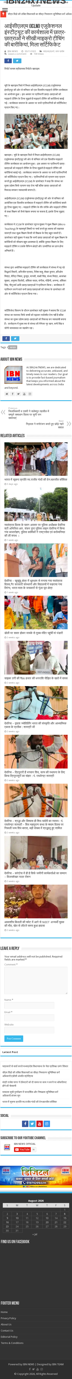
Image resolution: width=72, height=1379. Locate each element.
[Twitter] (32, 1124)
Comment (11, 964)
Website (9, 1024)
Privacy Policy (8, 1318)
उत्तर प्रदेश (59, 51)
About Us (6, 1324)
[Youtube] (39, 1124)
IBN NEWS (13, 51)
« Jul (34, 1234)
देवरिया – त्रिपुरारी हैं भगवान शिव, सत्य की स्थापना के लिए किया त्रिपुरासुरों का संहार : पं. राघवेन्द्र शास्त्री (34, 774)
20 (47, 1222)
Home (4, 1312)
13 (47, 1218)
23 (7, 1226)
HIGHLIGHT (48, 51)
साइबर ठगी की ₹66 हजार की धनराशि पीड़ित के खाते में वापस (36, 678)
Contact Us (7, 1330)
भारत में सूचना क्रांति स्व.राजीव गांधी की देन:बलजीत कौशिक (35, 479)
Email (8, 1012)
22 (64, 1222)
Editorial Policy (9, 1336)
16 (7, 1222)
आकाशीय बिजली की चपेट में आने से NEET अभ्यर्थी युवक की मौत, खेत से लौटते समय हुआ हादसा (34, 924)
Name (8, 999)
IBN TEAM (58, 1364)
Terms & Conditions (12, 1342)
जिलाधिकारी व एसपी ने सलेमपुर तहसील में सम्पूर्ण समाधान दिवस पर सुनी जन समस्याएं (28, 413)
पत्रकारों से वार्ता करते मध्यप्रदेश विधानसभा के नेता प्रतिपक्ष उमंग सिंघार (35, 1066)
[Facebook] (25, 1124)
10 (17, 1218)
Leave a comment (17, 54)
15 (64, 1218)
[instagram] (47, 1124)
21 (56, 1222)
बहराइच (13, 347)
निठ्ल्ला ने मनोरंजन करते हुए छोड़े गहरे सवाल (45, 424)
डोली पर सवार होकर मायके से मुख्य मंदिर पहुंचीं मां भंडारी (33, 633)
